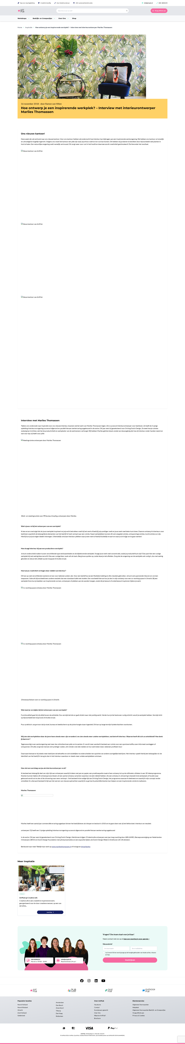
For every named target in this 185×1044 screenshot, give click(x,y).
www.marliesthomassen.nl (61, 847)
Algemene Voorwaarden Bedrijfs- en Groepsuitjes (149, 1010)
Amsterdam (60, 1002)
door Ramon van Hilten (51, 103)
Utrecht (20, 1010)
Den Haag (59, 1013)
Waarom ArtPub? (100, 1015)
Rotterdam (59, 1016)
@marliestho (85, 847)
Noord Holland (23, 1005)
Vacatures (97, 1005)
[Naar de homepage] (34, 10)
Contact (97, 1007)
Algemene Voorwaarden (141, 1005)
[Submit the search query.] (126, 10)
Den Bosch (59, 1005)
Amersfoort (60, 1008)
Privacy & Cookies (139, 1015)
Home (20, 27)
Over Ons (97, 1013)
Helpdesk (136, 1007)
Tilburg (58, 1011)
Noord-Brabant (23, 1007)
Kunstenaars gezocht (101, 1010)
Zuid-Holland (22, 1013)
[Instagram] (89, 981)
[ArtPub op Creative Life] (41, 878)
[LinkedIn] (96, 981)
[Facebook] (82, 981)
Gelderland (21, 1015)
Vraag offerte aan (138, 1013)
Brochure (97, 1018)
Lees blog (49, 912)
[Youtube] (103, 981)
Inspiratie (28, 27)
